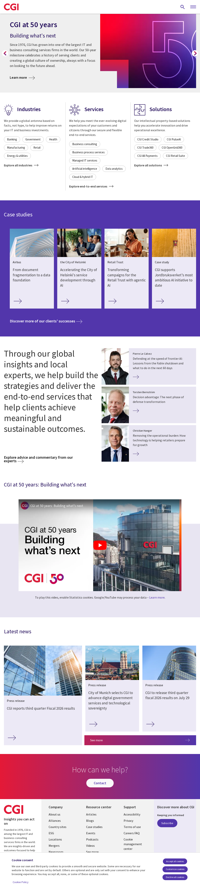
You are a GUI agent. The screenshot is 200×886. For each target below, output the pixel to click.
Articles (91, 814)
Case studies (94, 827)
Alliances (55, 821)
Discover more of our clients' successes (46, 320)
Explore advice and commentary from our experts (38, 459)
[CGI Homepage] (11, 7)
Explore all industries (18, 165)
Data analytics (114, 168)
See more (96, 740)
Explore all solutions (148, 165)
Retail (36, 147)
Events (90, 833)
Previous (5, 53)
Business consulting (84, 144)
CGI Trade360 (145, 147)
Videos (90, 846)
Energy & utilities (17, 156)
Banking (12, 139)
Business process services (88, 152)
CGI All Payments (147, 156)
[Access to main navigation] (193, 7)
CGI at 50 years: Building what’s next (56, 505)
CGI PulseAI (174, 139)
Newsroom (56, 852)
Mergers (54, 846)
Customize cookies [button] (175, 869)
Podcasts (92, 839)
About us (54, 814)
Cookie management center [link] (133, 844)
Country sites (57, 827)
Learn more (22, 77)
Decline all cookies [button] (175, 877)
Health (53, 139)
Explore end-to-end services (88, 186)
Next (195, 53)
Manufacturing (16, 147)
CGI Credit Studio (147, 139)
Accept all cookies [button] (175, 861)
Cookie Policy (21, 882)
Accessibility (132, 814)
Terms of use (132, 827)
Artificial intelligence (84, 168)
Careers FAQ (132, 833)
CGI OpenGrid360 (172, 147)
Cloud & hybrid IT (82, 177)
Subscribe (167, 823)
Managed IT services (84, 160)
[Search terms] (183, 7)
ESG (51, 833)
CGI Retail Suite (175, 156)
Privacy (128, 821)
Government (33, 139)
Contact (100, 783)
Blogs (90, 821)
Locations (55, 839)
